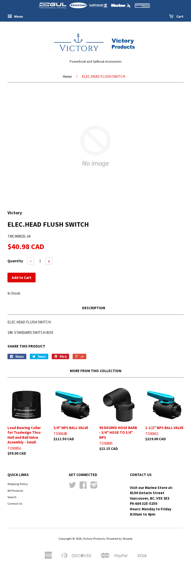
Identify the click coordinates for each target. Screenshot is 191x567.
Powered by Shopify (119, 538)
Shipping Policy (17, 484)
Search (11, 497)
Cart (180, 16)
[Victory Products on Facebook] (83, 487)
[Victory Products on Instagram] (94, 487)
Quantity (15, 261)
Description (93, 307)
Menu (18, 16)
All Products (15, 490)
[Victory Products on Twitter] (72, 487)
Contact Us (14, 503)
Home (67, 76)
